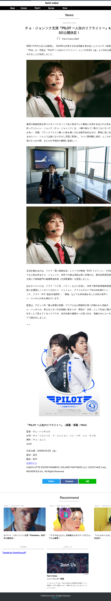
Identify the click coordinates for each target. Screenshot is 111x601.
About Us (55, 598)
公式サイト (31, 463)
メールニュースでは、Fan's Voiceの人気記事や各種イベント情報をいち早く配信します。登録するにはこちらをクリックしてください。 (67, 585)
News (6, 506)
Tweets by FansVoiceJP (14, 553)
